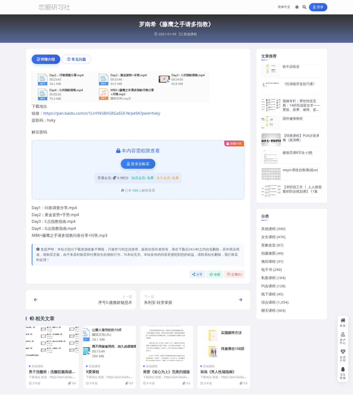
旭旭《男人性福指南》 (218, 371)
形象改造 (268, 245)
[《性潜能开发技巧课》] (271, 88)
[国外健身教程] (271, 122)
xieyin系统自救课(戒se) (300, 170)
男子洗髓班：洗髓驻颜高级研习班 (52, 374)
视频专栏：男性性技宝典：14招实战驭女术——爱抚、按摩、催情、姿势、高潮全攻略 (301, 107)
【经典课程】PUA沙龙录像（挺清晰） (301, 137)
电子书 (266, 269)
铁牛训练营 (291, 66)
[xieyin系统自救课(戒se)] (271, 174)
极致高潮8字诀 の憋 (297, 152)
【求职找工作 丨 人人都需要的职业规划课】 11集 (302, 189)
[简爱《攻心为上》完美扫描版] (166, 343)
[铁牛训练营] (271, 70)
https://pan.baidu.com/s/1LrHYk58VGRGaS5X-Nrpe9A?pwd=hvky (101, 113)
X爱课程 (92, 371)
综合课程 (268, 302)
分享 (199, 274)
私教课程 (268, 277)
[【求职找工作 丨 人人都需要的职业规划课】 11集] (271, 191)
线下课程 (268, 294)
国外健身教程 (293, 118)
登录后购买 (140, 164)
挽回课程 (268, 261)
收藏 (217, 274)
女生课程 (268, 236)
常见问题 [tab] (79, 59)
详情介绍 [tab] (48, 59)
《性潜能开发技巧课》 (299, 83)
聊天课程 (268, 310)
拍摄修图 (268, 253)
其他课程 (190, 34)
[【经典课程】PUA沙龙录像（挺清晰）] (271, 139)
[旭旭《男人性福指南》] (223, 343)
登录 (320, 7)
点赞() (236, 274)
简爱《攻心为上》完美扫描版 (166, 371)
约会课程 (268, 285)
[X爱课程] (109, 343)
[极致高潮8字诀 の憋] (271, 156)
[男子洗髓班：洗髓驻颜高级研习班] (52, 343)
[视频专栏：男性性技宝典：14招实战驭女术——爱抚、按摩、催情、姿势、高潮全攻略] (271, 105)
